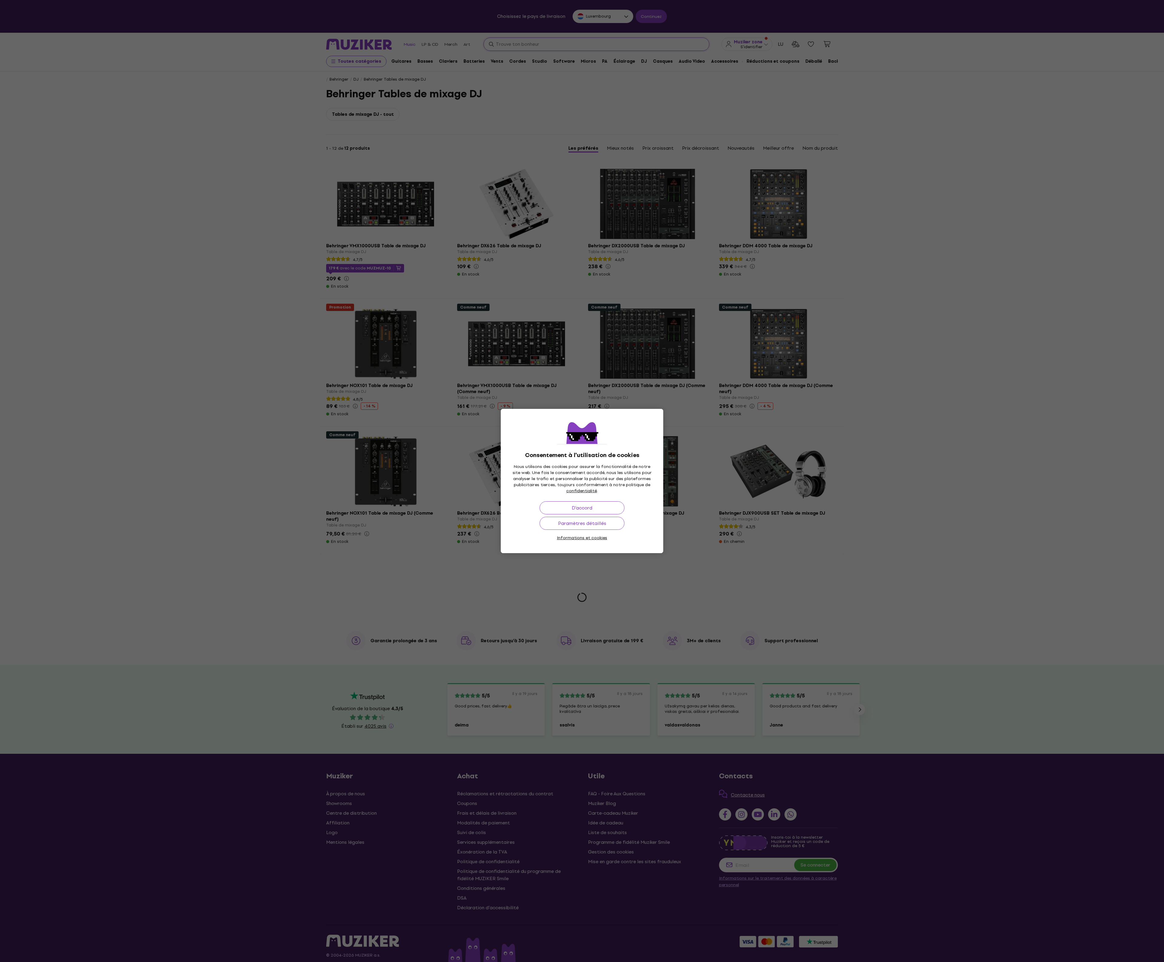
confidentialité (581, 490)
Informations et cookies (582, 538)
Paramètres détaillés (582, 523)
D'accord (582, 508)
